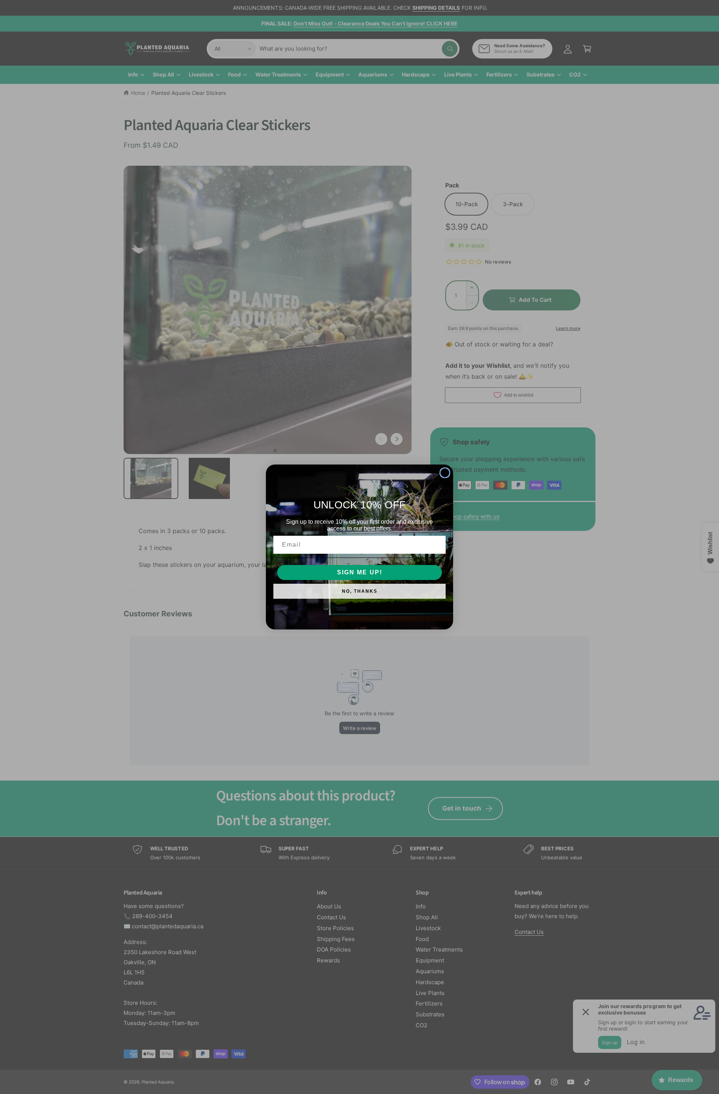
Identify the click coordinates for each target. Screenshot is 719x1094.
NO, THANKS (359, 591)
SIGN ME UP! (359, 572)
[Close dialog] (444, 472)
